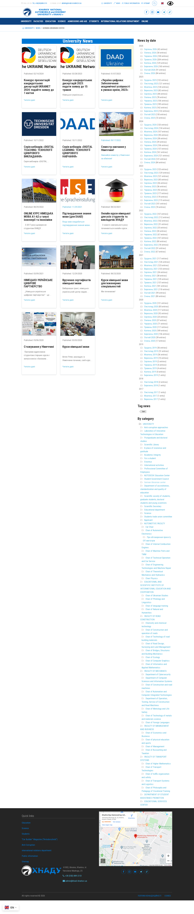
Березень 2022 (151, 244)
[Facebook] (146, 12)
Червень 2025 (150, 100)
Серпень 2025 (150, 93)
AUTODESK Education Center (157, 475)
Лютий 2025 (149, 114)
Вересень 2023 (151, 179)
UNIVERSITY (148, 424)
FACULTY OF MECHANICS (155, 671)
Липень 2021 (150, 275)
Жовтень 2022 (150, 220)
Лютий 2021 (149, 292)
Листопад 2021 (151, 262)
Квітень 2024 (150, 152)
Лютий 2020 (149, 337)
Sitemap (146, 3)
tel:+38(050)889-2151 (39, 3)
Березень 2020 (151, 334)
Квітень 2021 (150, 286)
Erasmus (148, 461)
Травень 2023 (150, 193)
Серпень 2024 (150, 138)
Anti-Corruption (28, 845)
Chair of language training (157, 605)
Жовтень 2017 (150, 395)
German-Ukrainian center (155, 482)
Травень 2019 (150, 368)
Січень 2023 (149, 207)
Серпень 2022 (150, 227)
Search (153, 1)
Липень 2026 (150, 52)
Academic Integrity (152, 455)
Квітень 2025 (150, 107)
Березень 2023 (151, 200)
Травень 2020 (150, 327)
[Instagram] (152, 12)
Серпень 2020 (150, 316)
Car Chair (149, 527)
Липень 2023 (150, 186)
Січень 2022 (149, 251)
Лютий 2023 (149, 203)
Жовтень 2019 (150, 354)
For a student (150, 458)
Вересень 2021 (151, 268)
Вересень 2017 (151, 399)
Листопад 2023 (151, 172)
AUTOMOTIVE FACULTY (154, 523)
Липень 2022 (150, 231)
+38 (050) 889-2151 (73, 875)
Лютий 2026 (149, 69)
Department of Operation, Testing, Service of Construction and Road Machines (155, 702)
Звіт (143, 411)
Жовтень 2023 (150, 176)
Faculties (38, 21)
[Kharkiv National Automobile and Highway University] (44, 11)
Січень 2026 (149, 73)
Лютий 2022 (149, 248)
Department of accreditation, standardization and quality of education (154, 489)
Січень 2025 (149, 118)
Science (62, 21)
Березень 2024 (151, 155)
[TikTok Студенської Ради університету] (170, 12)
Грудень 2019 (150, 347)
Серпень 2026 (150, 49)
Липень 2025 (150, 97)
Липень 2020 (150, 320)
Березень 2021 (151, 289)
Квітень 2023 (150, 196)
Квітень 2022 (150, 241)
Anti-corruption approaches (156, 427)
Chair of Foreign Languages (157, 722)
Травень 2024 (150, 148)
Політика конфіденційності (149, 896)
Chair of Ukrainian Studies (157, 595)
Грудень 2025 (150, 80)
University (107, 3)
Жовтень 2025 (150, 87)
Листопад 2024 (151, 128)
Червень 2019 (150, 365)
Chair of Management (155, 746)
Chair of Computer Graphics (157, 660)
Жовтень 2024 (150, 131)
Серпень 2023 (150, 183)
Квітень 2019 (150, 371)
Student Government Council (156, 479)
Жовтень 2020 (150, 310)
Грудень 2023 (150, 169)
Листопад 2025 (151, 83)
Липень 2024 (150, 142)
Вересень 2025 (151, 90)
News (118, 3)
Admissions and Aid (77, 21)
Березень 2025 (151, 111)
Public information (132, 3)
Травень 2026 (150, 59)
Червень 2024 (150, 145)
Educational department (154, 509)
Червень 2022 (150, 234)
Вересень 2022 (151, 224)
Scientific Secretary (152, 506)
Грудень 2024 (150, 124)
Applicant (148, 520)
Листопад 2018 (151, 382)
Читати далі (29, 100)
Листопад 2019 (151, 351)
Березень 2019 (151, 375)
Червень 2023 (150, 190)
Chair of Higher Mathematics (158, 763)
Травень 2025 (150, 104)
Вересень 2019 (151, 358)
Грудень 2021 (150, 258)
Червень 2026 (150, 56)
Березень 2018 (151, 385)
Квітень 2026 (150, 63)
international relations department (120, 21)
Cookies (167, 896)
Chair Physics (152, 578)
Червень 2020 (150, 323)
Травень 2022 (150, 238)
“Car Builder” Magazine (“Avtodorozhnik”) (39, 839)
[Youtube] (158, 12)
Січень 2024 (149, 162)
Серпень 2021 (150, 272)
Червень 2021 (150, 279)
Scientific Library (151, 444)
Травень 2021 (150, 282)
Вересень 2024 (151, 135)
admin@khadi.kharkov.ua (71, 3)
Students (94, 21)
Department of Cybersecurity (158, 674)
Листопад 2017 (151, 392)
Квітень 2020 (150, 330)
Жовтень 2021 (150, 265)
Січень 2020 (149, 341)
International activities (154, 465)
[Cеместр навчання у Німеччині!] (116, 124)
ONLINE (144, 21)
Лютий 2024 (149, 159)
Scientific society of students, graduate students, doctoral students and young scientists (155, 499)
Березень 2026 (151, 66)
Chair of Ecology (153, 657)
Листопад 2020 (151, 306)
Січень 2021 (149, 296)
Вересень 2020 (151, 313)
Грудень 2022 (150, 214)
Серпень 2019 (150, 361)
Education (50, 21)
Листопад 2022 (151, 217)
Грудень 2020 (150, 303)
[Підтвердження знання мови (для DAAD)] (77, 191)
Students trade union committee (158, 516)
